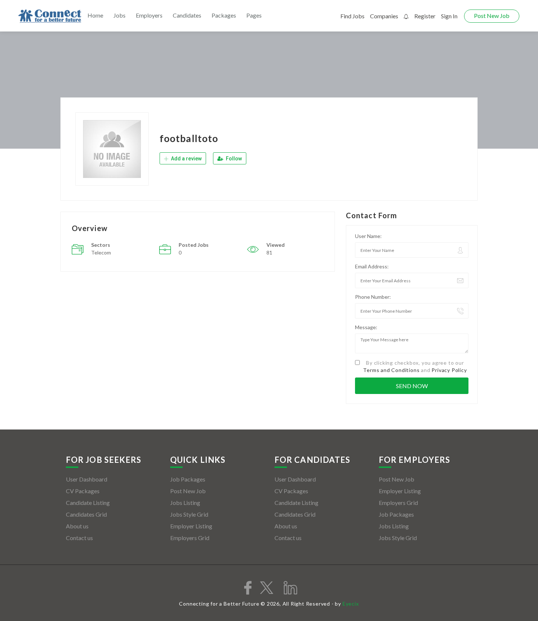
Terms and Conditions (391, 370)
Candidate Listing (88, 502)
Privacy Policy (449, 370)
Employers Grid (189, 537)
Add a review (186, 158)
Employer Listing (191, 526)
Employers (149, 15)
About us (77, 526)
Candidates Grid (86, 514)
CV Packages (83, 490)
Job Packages (187, 479)
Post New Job (491, 15)
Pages (254, 15)
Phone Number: (373, 297)
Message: (366, 327)
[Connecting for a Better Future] (49, 16)
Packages (224, 15)
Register (425, 15)
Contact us (79, 537)
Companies (384, 15)
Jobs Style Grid (189, 514)
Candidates (187, 15)
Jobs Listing (185, 502)
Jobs (119, 15)
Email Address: (372, 266)
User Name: (368, 236)
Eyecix (351, 603)
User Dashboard (86, 479)
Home (95, 15)
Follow (233, 158)
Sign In (449, 15)
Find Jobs (352, 15)
